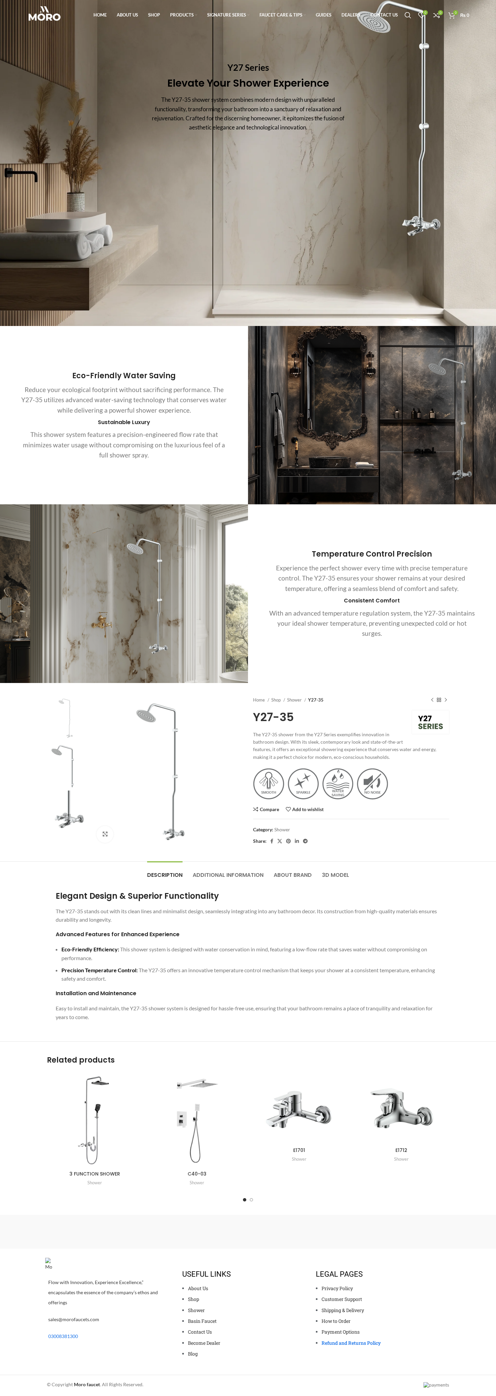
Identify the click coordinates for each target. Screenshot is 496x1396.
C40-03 (197, 1173)
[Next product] (445, 699)
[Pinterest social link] (288, 841)
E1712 (401, 1150)
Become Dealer (204, 1343)
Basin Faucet (202, 1321)
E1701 (299, 1150)
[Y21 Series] (190, 1232)
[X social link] (279, 841)
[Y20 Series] (133, 1232)
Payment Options (341, 1332)
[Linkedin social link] (297, 841)
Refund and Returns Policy (351, 1343)
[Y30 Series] (305, 1232)
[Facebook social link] (271, 841)
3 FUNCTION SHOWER (95, 1173)
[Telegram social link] (305, 841)
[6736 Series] (362, 1232)
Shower (295, 700)
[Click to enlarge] (105, 834)
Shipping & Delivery (343, 1310)
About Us (198, 1288)
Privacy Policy (337, 1288)
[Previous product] (432, 699)
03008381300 (63, 1336)
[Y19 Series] (75, 1232)
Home (259, 700)
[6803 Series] (420, 1232)
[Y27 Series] (248, 1232)
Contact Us (200, 1332)
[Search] (408, 15)
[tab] (165, 871)
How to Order (336, 1321)
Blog (193, 1353)
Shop (276, 700)
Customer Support (342, 1299)
